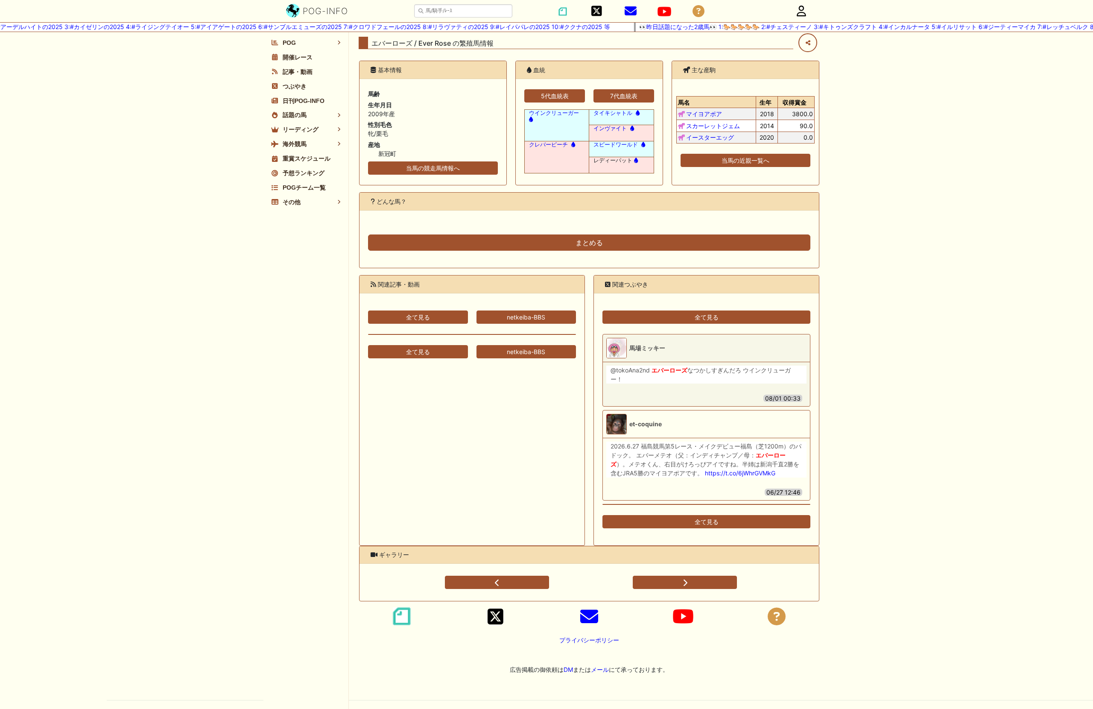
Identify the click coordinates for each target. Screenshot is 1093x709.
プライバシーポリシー (589, 640)
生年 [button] (766, 102)
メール (600, 669)
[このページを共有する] (807, 42)
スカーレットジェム (713, 125)
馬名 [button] (684, 102)
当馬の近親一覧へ (745, 160)
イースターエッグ (710, 137)
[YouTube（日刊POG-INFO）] (664, 11)
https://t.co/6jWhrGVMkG (740, 473)
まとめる (589, 242)
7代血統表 (623, 96)
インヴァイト (610, 128)
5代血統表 (555, 96)
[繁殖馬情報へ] (637, 113)
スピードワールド (615, 144)
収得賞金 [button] (795, 102)
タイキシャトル (612, 113)
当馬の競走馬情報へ (433, 168)
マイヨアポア (704, 113)
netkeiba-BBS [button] (526, 317)
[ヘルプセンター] (698, 11)
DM (568, 669)
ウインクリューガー (554, 113)
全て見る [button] (418, 317)
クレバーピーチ (548, 144)
